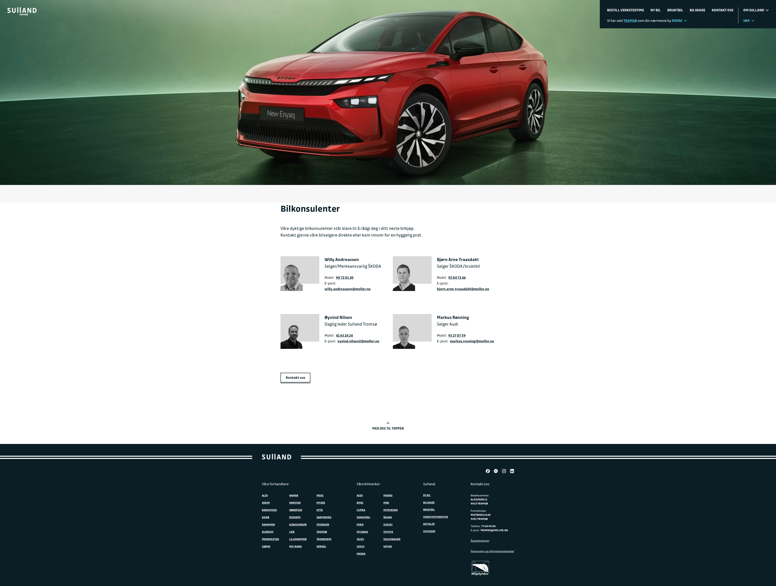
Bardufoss (269, 510)
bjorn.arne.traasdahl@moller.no (463, 289)
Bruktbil (675, 10)
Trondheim (323, 539)
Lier (292, 531)
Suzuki (387, 524)
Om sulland (753, 10)
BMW (360, 502)
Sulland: (429, 484)
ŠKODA (387, 517)
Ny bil (656, 10)
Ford (360, 524)
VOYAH (387, 546)
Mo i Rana (295, 546)
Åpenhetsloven (480, 540)
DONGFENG (363, 517)
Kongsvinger (298, 524)
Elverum (267, 531)
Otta (319, 510)
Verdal (321, 546)
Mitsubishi (390, 510)
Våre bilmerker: (369, 484)
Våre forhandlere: (275, 484)
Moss (319, 495)
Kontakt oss (722, 10)
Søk (746, 20)
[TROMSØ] (22, 10)
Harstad (295, 502)
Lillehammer (298, 539)
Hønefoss (295, 510)
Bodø (265, 517)
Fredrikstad (270, 539)
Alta (265, 495)
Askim (266, 502)
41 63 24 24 (344, 335)
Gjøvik (266, 546)
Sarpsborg (323, 517)
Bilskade (697, 10)
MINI (386, 502)
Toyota (388, 531)
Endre (677, 20)
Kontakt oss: (480, 484)
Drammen (268, 524)
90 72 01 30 (344, 277)
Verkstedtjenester (435, 516)
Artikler (429, 523)
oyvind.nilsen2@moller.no (358, 341)
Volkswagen (391, 539)
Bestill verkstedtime (625, 10)
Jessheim (294, 517)
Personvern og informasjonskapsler (492, 551)
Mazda (361, 553)
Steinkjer (322, 524)
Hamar (293, 495)
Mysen (320, 502)
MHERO (387, 495)
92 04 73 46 (457, 277)
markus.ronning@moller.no (472, 341)
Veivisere (429, 531)
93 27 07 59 (457, 335)
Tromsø (321, 531)
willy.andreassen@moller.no (348, 289)
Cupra (361, 510)
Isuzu (360, 539)
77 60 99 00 (488, 526)
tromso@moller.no (494, 530)
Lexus (360, 546)
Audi (360, 495)
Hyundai (362, 531)
